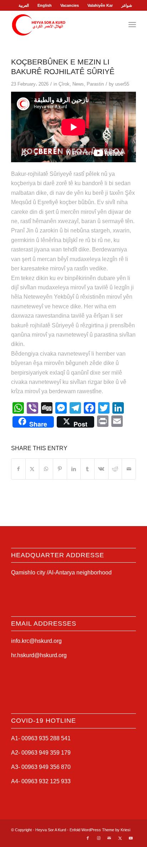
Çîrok (64, 84)
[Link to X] (120, 838)
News (78, 84)
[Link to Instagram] (98, 838)
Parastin (95, 84)
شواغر (126, 5)
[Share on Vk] (101, 469)
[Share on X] (32, 469)
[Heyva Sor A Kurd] (61, 24)
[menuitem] (24, 5)
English (44, 5)
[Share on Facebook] (18, 469)
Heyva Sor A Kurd (50, 830)
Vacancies (69, 5)
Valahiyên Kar (100, 5)
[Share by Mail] (129, 469)
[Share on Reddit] (115, 469)
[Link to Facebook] (87, 838)
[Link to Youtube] (130, 838)
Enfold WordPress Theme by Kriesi (100, 830)
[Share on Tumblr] (87, 469)
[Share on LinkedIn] (74, 469)
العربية (24, 5)
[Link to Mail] (109, 838)
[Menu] (132, 24)
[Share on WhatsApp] (46, 469)
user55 (122, 84)
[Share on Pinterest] (60, 469)
